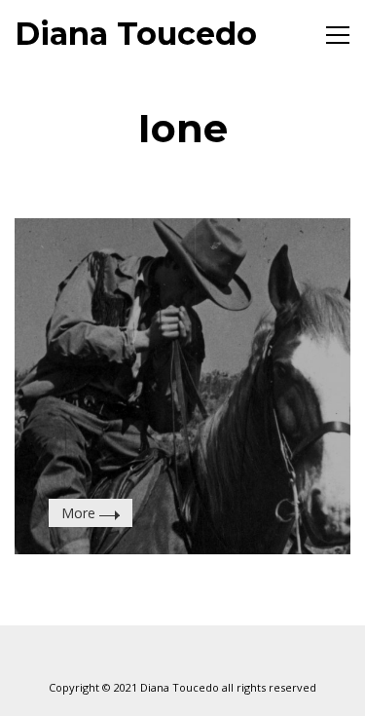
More (80, 513)
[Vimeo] (183, 654)
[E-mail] (134, 654)
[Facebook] (231, 654)
